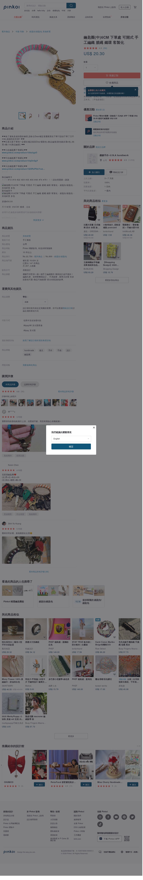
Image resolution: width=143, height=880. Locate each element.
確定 (71, 446)
